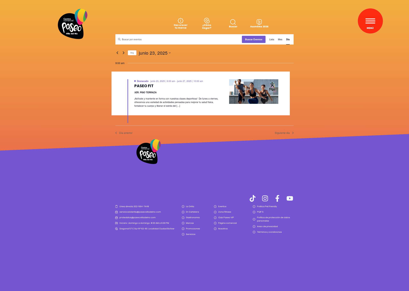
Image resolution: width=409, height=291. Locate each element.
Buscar (233, 26)
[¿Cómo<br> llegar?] (207, 20)
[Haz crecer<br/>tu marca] (180, 21)
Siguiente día (282, 133)
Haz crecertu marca (180, 26)
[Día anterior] (117, 53)
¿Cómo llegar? (206, 26)
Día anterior (125, 133)
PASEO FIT (144, 85)
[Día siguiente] (123, 53)
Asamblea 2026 (259, 26)
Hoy (132, 52)
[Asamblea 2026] (259, 22)
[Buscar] (233, 22)
